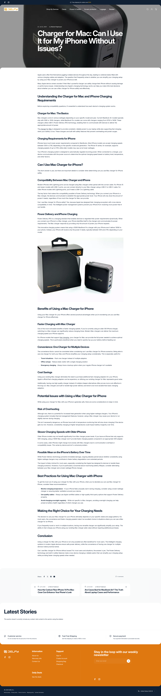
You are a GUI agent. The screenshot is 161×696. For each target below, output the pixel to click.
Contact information (39, 692)
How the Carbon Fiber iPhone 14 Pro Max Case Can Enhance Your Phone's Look (56, 591)
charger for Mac (46, 129)
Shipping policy (30, 692)
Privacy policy (14, 692)
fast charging (64, 337)
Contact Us (36, 661)
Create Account (61, 658)
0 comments (120, 576)
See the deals (36, 677)
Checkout (59, 664)
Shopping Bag (61, 661)
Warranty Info (37, 658)
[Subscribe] (128, 661)
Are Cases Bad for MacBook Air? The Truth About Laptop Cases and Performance (104, 591)
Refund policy (7, 692)
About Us (35, 655)
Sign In (58, 655)
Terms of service (22, 692)
